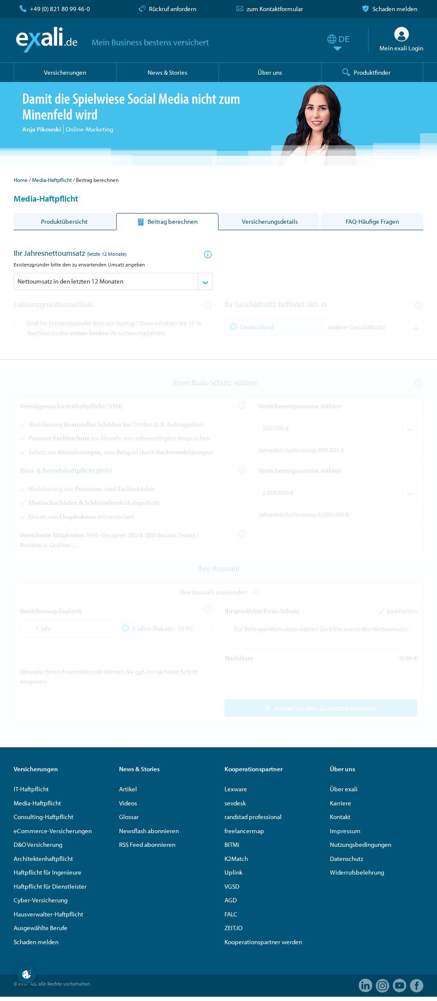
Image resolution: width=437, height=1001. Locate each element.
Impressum (345, 831)
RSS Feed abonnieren (147, 844)
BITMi (231, 844)
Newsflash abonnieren (149, 831)
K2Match (236, 859)
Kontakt (340, 817)
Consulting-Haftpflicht (43, 817)
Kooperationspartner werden (263, 942)
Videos (128, 803)
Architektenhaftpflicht (43, 859)
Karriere (340, 803)
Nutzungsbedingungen (360, 844)
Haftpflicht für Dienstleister (50, 886)
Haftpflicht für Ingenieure (48, 872)
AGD (230, 900)
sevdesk (235, 803)
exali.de (47, 40)
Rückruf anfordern (172, 9)
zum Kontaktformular (275, 9)
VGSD (231, 886)
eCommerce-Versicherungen (53, 831)
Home (21, 179)
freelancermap (244, 831)
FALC (230, 914)
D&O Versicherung (38, 844)
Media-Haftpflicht (52, 179)
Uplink (233, 872)
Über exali (344, 789)
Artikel (128, 789)
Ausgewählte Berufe (40, 928)
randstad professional (253, 817)
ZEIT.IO (233, 928)
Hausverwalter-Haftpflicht (48, 914)
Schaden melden (395, 9)
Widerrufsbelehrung (357, 872)
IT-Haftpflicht (31, 789)
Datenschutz (346, 859)
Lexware (235, 789)
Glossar (129, 817)
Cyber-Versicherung (40, 900)
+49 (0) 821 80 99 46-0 (60, 9)
